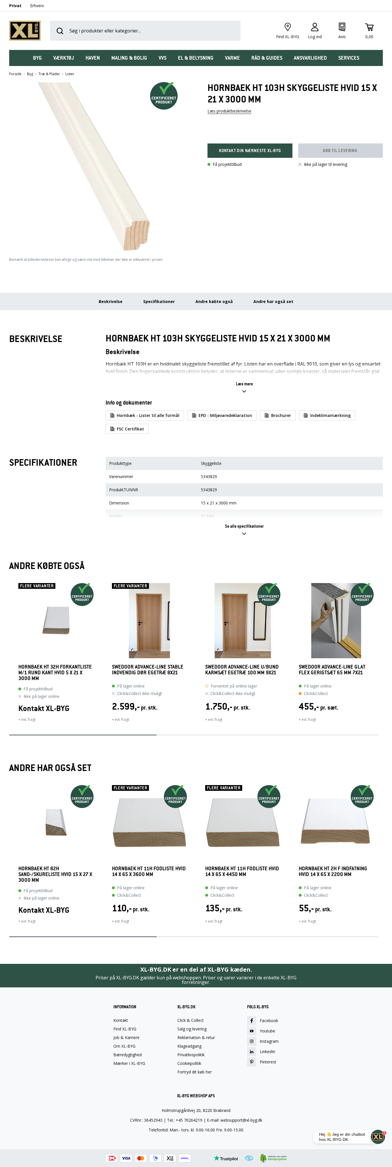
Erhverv (37, 5)
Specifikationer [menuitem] (159, 301)
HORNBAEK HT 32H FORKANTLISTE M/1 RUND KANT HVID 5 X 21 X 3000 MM (55, 672)
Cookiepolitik (189, 1063)
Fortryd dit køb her (194, 1072)
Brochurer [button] (281, 415)
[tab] (37, 58)
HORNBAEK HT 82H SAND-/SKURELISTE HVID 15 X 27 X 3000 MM (55, 874)
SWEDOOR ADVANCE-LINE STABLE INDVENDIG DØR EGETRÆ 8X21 (147, 670)
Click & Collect (190, 1020)
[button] (97, 164)
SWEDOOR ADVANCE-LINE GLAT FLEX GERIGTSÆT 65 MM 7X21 (332, 670)
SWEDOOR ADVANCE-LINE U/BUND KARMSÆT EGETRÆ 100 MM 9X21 (242, 670)
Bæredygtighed (127, 1055)
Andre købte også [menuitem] (214, 301)
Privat (15, 5)
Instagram (269, 1041)
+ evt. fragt (27, 719)
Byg (30, 74)
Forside (15, 74)
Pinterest (268, 1062)
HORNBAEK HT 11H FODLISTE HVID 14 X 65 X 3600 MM (149, 871)
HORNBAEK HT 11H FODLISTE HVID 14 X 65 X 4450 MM (242, 871)
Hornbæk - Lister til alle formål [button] (148, 415)
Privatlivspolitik (191, 1055)
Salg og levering (192, 1029)
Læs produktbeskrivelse (229, 111)
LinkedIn (267, 1051)
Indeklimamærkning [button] (330, 415)
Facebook (269, 1020)
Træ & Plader (49, 74)
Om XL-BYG (124, 1046)
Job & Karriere (126, 1038)
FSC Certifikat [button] (130, 429)
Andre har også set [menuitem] (273, 301)
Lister (69, 74)
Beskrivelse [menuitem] (111, 301)
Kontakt (120, 1020)
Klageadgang (189, 1046)
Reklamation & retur (196, 1038)
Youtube (267, 1031)
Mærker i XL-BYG (129, 1063)
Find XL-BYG (124, 1029)
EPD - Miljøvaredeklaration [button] (225, 415)
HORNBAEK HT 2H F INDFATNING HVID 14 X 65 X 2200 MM (333, 871)
